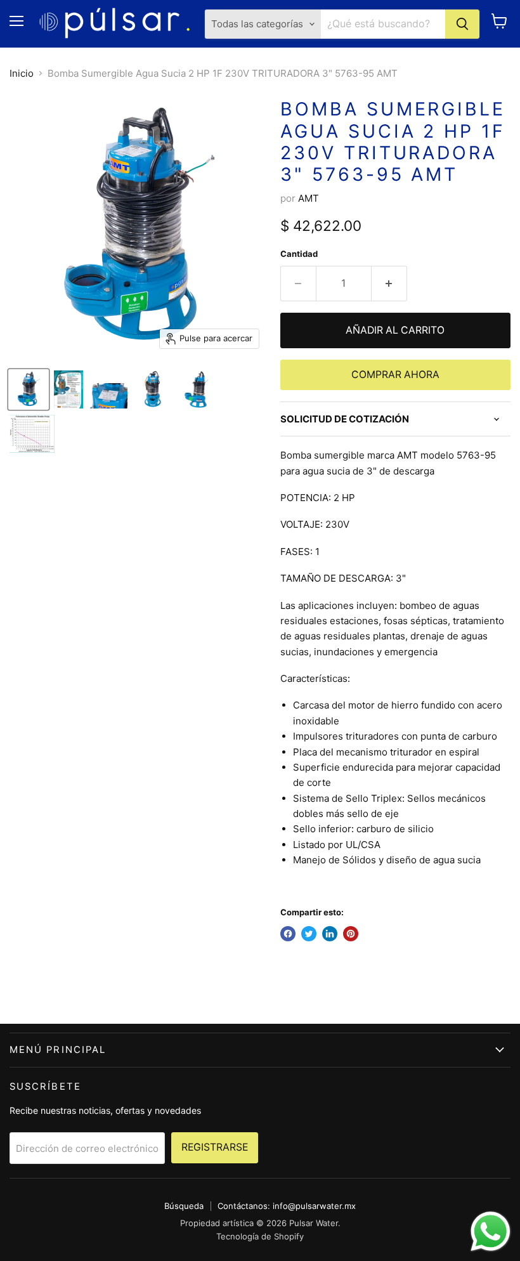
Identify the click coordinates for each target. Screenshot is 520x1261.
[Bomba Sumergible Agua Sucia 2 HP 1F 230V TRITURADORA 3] (28, 389)
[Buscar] (462, 24)
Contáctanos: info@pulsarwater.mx (287, 1206)
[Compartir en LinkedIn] (329, 933)
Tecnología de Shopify (260, 1236)
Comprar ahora (395, 375)
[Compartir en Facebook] (288, 933)
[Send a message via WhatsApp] (490, 1231)
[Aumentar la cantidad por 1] (389, 283)
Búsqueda (184, 1206)
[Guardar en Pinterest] (350, 933)
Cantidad (299, 254)
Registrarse (214, 1147)
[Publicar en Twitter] (308, 933)
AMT (308, 198)
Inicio (22, 73)
